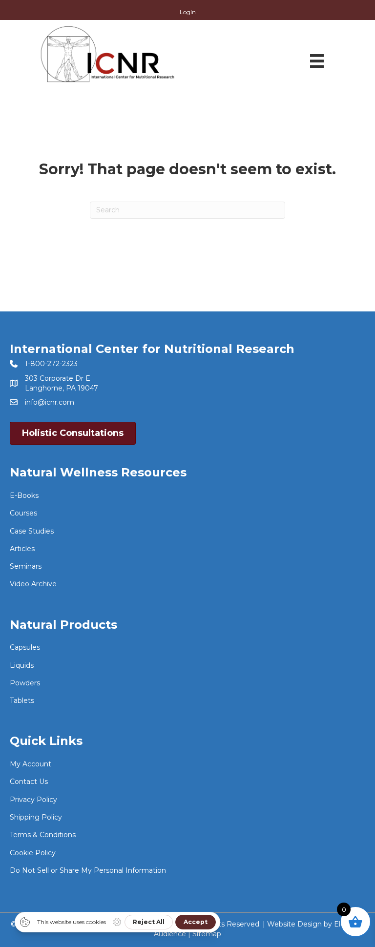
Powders (25, 683)
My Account (30, 764)
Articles (22, 548)
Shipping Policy (36, 817)
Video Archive (33, 583)
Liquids (22, 665)
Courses (23, 513)
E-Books (24, 495)
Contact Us (29, 781)
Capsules (25, 647)
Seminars (26, 566)
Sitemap (206, 933)
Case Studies (32, 531)
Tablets (22, 700)
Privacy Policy (33, 799)
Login (188, 12)
